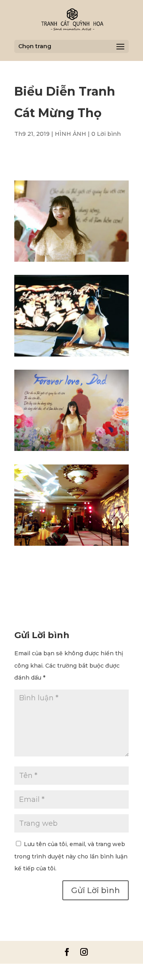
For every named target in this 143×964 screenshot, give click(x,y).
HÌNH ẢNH (70, 133)
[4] (71, 356)
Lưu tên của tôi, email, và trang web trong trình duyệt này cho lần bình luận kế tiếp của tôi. (71, 856)
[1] (71, 261)
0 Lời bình (106, 133)
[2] (71, 451)
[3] (71, 545)
